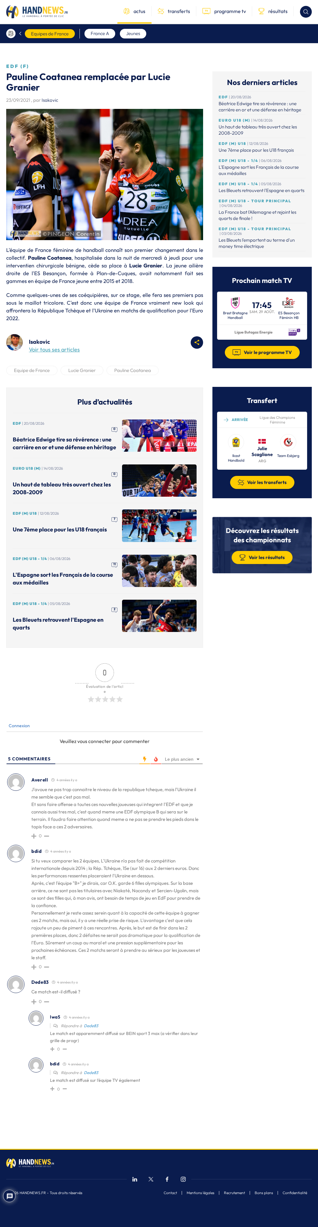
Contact (170, 1193)
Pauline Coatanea (132, 370)
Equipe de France (32, 370)
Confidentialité (295, 1193)
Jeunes (133, 33)
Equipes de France (50, 34)
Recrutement (234, 1193)
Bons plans (264, 1193)
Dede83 (91, 1025)
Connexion (19, 725)
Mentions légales (200, 1193)
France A (100, 33)
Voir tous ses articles (54, 349)
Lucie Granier (82, 370)
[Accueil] (11, 33)
